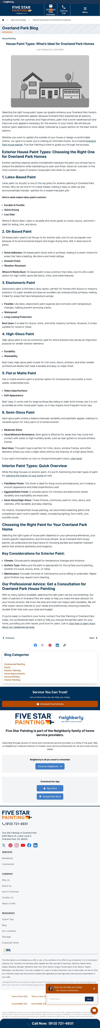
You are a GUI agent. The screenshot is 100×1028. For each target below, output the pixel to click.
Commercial (8, 864)
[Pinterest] (50, 645)
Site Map (6, 936)
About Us (6, 886)
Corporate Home (10, 942)
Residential (7, 858)
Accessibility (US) (19, 1004)
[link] (64, 645)
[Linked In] (57, 645)
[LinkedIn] (35, 845)
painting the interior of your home (24, 475)
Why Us (6, 880)
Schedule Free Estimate (50, 12)
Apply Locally (8, 903)
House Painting (9, 38)
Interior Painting (12, 680)
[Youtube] (23, 845)
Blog (4, 925)
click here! (76, 458)
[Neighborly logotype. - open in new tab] (8, 2)
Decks (7, 667)
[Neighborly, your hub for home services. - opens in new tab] (72, 719)
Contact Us (7, 897)
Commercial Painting (14, 664)
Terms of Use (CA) (39, 996)
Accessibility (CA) (39, 1004)
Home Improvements (14, 673)
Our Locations (9, 931)
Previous (10, 638)
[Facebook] (35, 645)
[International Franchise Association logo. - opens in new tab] (7, 950)
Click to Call (64, 11)
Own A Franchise (10, 891)
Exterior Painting (12, 670)
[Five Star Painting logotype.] (34, 719)
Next (92, 638)
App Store (52, 788)
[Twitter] (42, 645)
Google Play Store (52, 796)
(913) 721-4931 (16, 824)
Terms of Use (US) (19, 996)
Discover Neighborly (48, 766)
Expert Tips (8, 919)
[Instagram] (17, 845)
